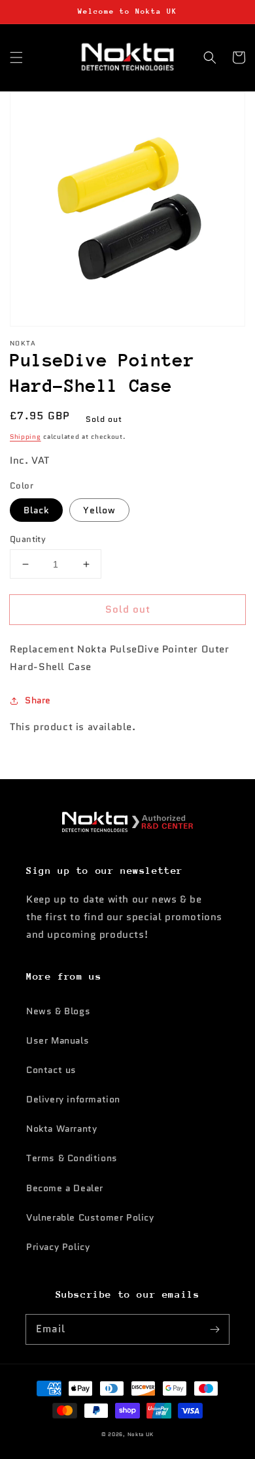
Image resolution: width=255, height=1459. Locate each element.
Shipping (25, 436)
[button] (16, 57)
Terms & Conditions (72, 1157)
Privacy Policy (58, 1246)
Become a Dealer (64, 1187)
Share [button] (38, 700)
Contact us (51, 1069)
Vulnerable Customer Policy (90, 1217)
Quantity (28, 539)
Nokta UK (141, 1434)
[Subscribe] (214, 1329)
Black (36, 510)
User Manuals (57, 1040)
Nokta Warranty (61, 1128)
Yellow (99, 510)
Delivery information (73, 1099)
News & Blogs (58, 1011)
